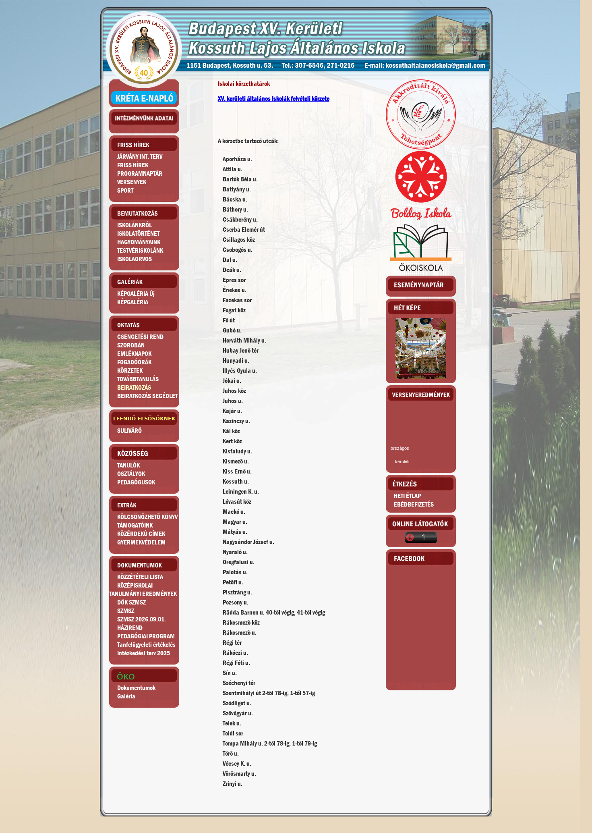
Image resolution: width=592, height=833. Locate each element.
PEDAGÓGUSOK (136, 482)
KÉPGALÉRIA (132, 302)
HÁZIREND (130, 627)
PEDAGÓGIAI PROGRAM (146, 636)
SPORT (125, 190)
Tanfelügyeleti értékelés (146, 644)
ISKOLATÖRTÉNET (138, 233)
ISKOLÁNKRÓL (134, 225)
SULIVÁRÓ (129, 430)
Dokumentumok (136, 687)
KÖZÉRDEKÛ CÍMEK (141, 534)
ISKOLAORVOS (134, 259)
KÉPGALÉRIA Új (136, 293)
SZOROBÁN (131, 345)
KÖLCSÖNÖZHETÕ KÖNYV (147, 517)
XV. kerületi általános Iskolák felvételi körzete (273, 98)
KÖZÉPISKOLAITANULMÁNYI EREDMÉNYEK (143, 589)
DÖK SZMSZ (131, 602)
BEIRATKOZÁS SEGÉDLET (147, 396)
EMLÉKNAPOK (134, 353)
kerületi (402, 461)
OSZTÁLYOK (131, 473)
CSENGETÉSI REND (140, 336)
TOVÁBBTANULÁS (138, 379)
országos (400, 448)
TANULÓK (128, 465)
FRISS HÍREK (132, 165)
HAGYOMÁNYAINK (138, 242)
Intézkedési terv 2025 (143, 653)
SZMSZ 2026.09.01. (141, 619)
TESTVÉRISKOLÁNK (140, 250)
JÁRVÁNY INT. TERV (139, 156)
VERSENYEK (131, 182)
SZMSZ (125, 611)
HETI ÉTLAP (407, 496)
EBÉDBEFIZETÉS (414, 504)
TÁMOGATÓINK (135, 525)
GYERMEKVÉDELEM (141, 542)
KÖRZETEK (130, 370)
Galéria (126, 696)
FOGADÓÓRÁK (134, 362)
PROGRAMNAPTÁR (139, 173)
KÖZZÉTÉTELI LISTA (140, 577)
